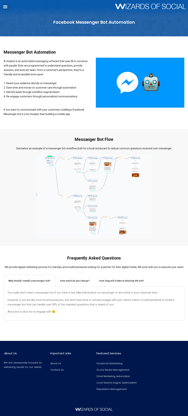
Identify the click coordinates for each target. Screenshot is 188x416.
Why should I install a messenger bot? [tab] (29, 280)
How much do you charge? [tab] (75, 280)
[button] (5, 6)
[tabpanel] (94, 303)
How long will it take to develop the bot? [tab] (121, 280)
